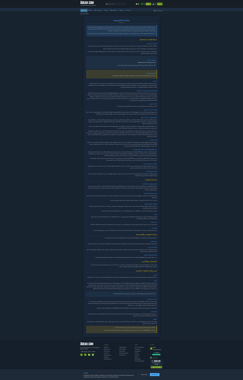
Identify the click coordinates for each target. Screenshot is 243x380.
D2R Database (138, 359)
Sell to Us (136, 357)
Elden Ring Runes (122, 347)
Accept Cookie (154, 374)
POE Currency (107, 351)
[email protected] (118, 294)
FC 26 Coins (106, 353)
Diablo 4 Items (122, 351)
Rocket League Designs (139, 361)
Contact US (137, 355)
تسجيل (160, 4)
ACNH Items (106, 357)
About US (137, 353)
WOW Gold (106, 347)
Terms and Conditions (139, 347)
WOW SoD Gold (107, 349)
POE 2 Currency (122, 355)
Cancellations (137, 351)
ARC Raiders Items (107, 359)
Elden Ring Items (122, 349)
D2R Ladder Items (107, 355)
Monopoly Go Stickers (123, 353)
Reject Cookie (144, 374)
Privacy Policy (137, 349)
